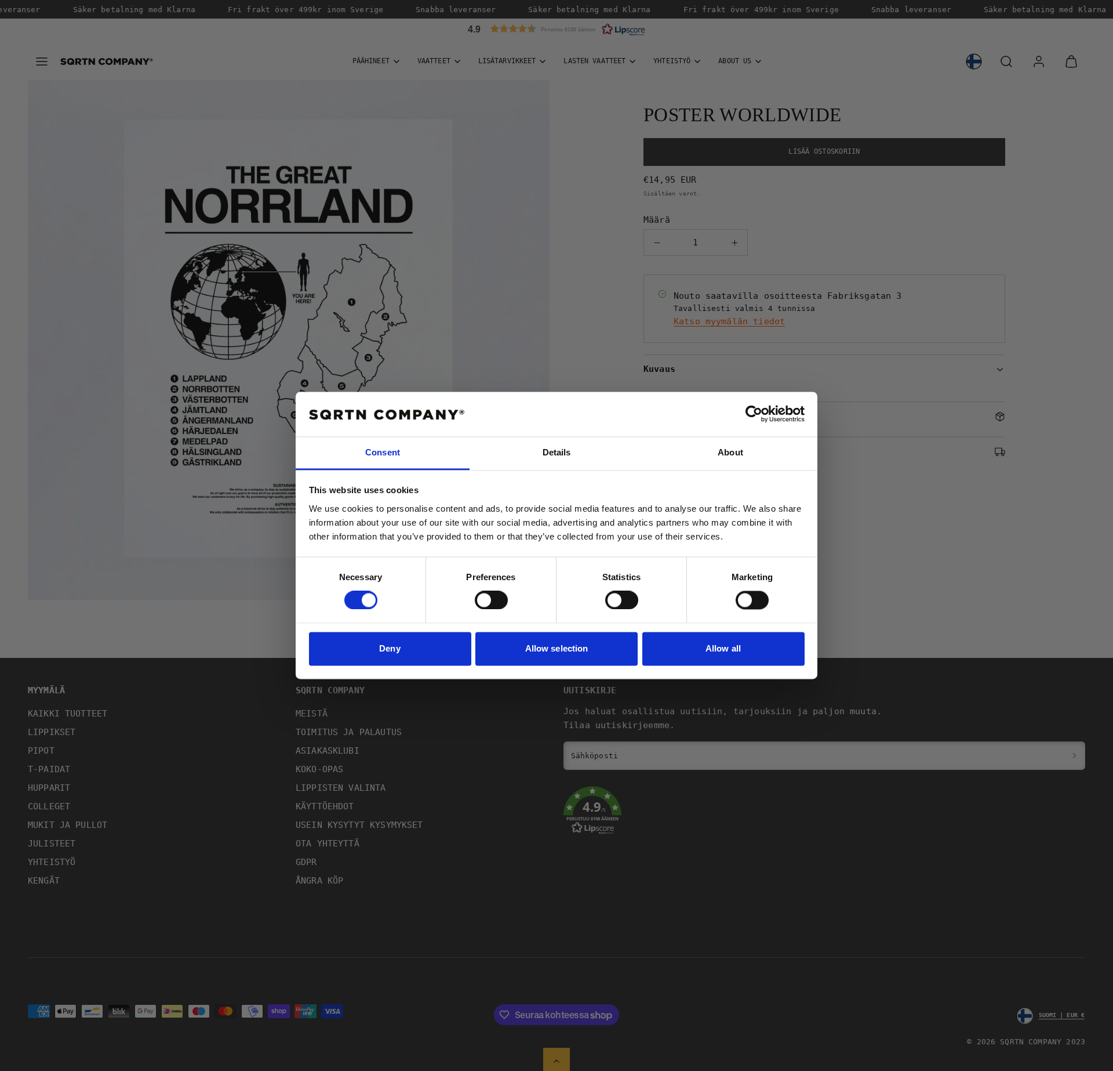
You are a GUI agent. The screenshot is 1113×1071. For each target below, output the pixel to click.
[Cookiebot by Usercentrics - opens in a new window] (754, 414)
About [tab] (730, 452)
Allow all (723, 648)
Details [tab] (557, 452)
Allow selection (556, 648)
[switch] (491, 600)
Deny (389, 648)
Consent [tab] (382, 452)
